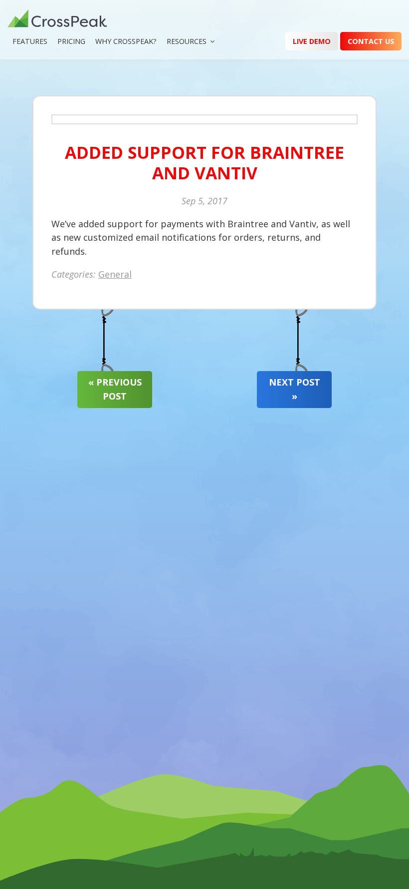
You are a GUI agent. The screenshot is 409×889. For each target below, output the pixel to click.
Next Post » (294, 389)
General (115, 274)
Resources (186, 41)
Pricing (71, 41)
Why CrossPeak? (126, 41)
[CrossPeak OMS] (57, 20)
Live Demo (312, 41)
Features (29, 41)
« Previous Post (115, 389)
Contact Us (371, 41)
